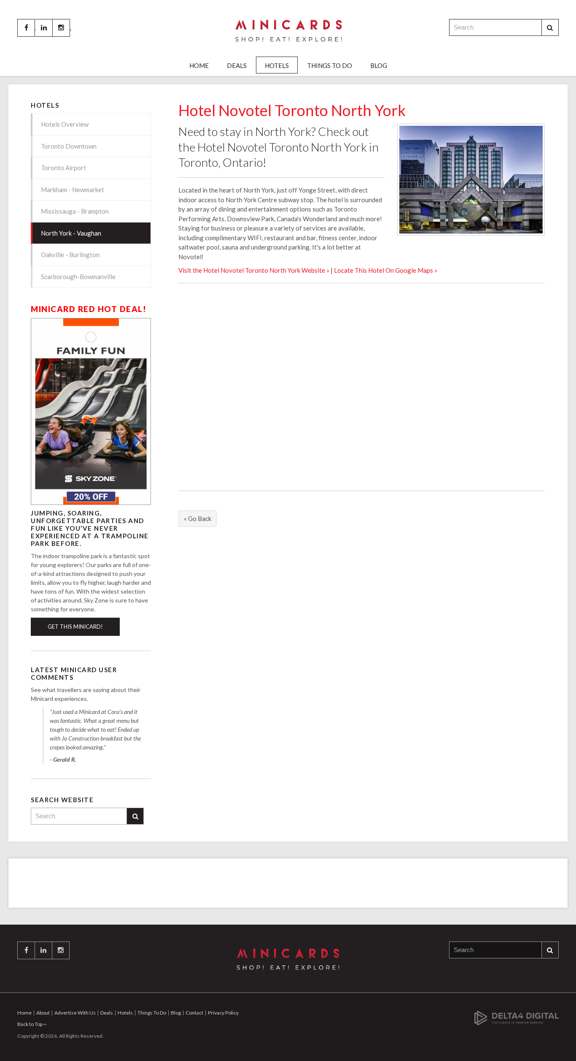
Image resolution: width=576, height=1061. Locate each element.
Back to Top (30, 1024)
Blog (378, 65)
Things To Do (329, 65)
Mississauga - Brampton (75, 211)
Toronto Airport (63, 167)
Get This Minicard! (75, 626)
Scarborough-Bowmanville (78, 276)
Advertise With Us (75, 1012)
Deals (237, 65)
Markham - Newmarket (72, 189)
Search (550, 27)
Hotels (277, 65)
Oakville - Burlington (70, 254)
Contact (194, 1012)
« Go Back (197, 518)
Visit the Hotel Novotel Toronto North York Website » (253, 270)
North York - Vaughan (71, 233)
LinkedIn (43, 27)
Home (199, 65)
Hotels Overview (65, 124)
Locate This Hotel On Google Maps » (385, 270)
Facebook (26, 27)
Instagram (61, 27)
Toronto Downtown (69, 146)
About (43, 1012)
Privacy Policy (223, 1012)
